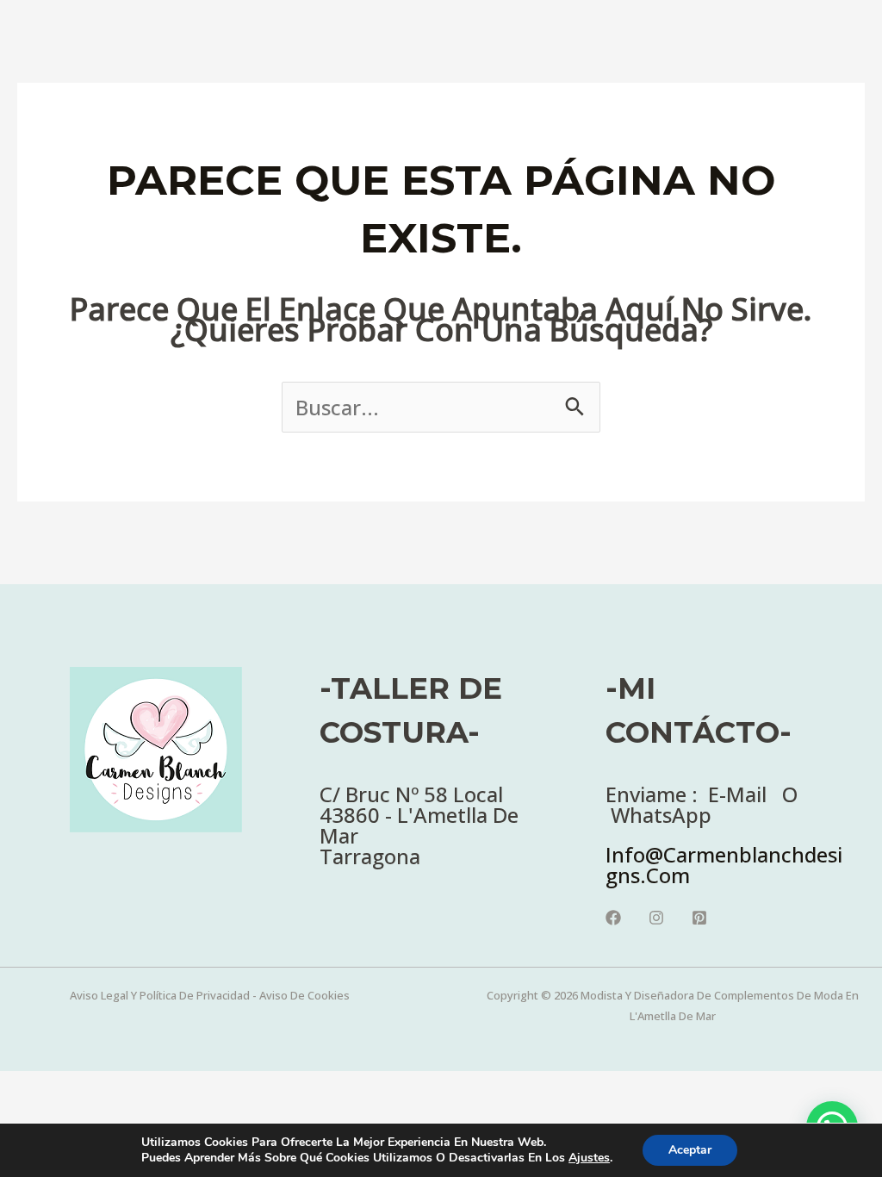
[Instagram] (656, 917)
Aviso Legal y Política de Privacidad (160, 995)
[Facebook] (613, 917)
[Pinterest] (699, 917)
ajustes (589, 1158)
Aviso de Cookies (304, 995)
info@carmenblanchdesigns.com (724, 864)
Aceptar (689, 1150)
